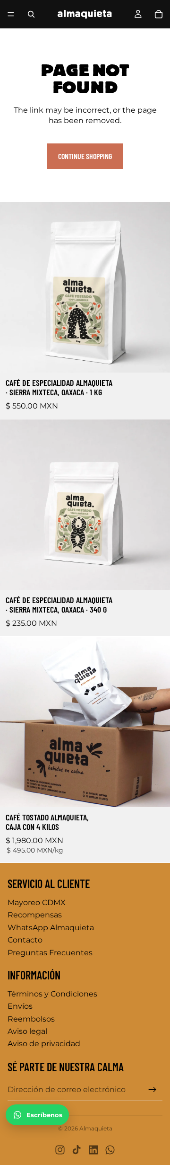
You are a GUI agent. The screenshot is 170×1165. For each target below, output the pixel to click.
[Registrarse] (152, 1090)
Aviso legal (27, 1031)
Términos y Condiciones (52, 993)
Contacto (25, 939)
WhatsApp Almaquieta (51, 927)
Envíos (20, 1006)
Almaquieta (95, 1128)
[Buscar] (31, 14)
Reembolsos (31, 1018)
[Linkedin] (93, 1150)
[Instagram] (60, 1150)
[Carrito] (158, 14)
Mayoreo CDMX (37, 902)
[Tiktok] (76, 1150)
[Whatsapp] (110, 1150)
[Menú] (11, 14)
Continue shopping (85, 155)
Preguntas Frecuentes (50, 952)
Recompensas (35, 914)
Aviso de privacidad (44, 1043)
